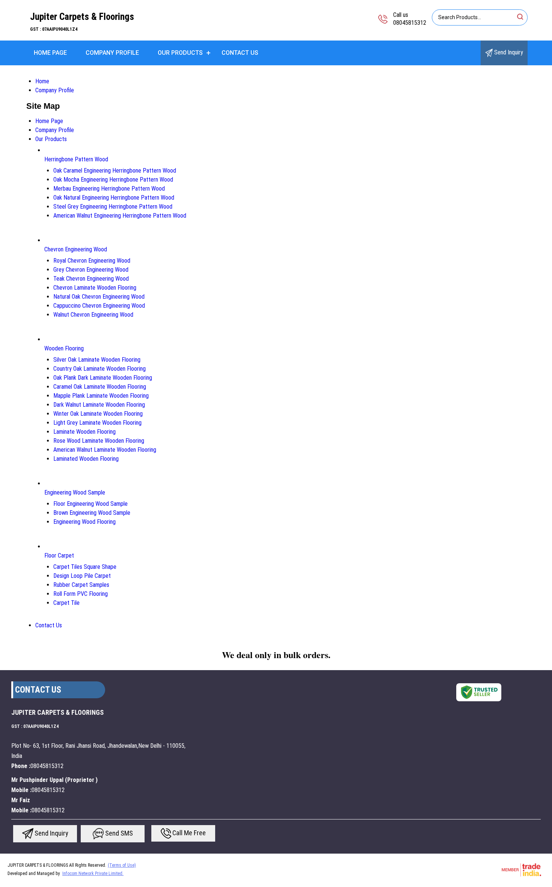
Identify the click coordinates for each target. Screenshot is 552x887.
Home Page (50, 52)
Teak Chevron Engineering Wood (91, 278)
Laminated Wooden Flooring (86, 458)
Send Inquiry (508, 52)
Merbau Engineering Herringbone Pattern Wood (109, 188)
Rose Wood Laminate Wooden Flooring (98, 440)
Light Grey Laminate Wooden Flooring (97, 422)
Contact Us (240, 52)
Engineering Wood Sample (74, 492)
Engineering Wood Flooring (84, 521)
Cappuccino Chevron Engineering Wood (99, 305)
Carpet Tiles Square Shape (84, 566)
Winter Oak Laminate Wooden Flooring (98, 413)
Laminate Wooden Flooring (84, 431)
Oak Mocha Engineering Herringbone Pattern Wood (113, 179)
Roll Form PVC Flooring (80, 593)
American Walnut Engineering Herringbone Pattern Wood (119, 215)
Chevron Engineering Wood (75, 249)
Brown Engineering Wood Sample (91, 512)
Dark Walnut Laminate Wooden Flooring (99, 404)
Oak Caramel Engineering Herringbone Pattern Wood (114, 170)
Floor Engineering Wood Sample (90, 503)
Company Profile (112, 52)
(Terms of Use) (122, 865)
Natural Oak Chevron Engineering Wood (99, 296)
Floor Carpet (59, 555)
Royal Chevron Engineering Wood (91, 260)
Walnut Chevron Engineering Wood (93, 314)
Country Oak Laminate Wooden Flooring (99, 368)
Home (42, 81)
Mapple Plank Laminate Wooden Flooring (101, 395)
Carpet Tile (66, 602)
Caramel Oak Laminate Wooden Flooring (99, 386)
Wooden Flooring (64, 348)
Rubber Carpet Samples (81, 584)
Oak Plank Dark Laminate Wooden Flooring (102, 377)
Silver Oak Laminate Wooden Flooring (96, 359)
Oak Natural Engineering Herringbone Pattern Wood (113, 197)
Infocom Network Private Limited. (93, 873)
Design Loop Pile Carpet (82, 575)
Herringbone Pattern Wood (76, 159)
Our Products (180, 52)
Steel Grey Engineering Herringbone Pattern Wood (112, 206)
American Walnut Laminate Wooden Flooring (104, 449)
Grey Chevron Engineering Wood (90, 269)
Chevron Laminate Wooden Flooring (94, 287)
